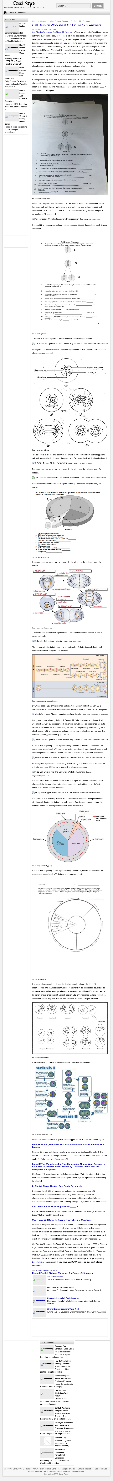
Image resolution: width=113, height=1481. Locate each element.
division (49, 1270)
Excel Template (50, 1472)
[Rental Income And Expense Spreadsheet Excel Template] (11, 93)
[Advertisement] (16, 186)
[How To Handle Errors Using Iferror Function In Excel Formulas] (11, 47)
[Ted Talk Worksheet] (39, 1279)
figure (55, 1270)
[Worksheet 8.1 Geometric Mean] (39, 1289)
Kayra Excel (63, 1474)
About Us (8, 1469)
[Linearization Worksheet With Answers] (47, 1393)
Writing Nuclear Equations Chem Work (63, 1309)
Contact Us (17, 1469)
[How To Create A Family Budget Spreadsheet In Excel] (11, 115)
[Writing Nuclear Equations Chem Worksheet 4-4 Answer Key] (39, 1311)
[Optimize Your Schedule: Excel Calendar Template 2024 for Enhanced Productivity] (47, 1348)
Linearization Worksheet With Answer (61, 1393)
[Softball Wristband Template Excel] (47, 1410)
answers (39, 1270)
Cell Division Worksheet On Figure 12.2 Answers (52, 32)
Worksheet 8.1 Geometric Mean (60, 1287)
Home (34, 21)
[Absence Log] (47, 1445)
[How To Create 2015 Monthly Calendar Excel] (47, 1363)
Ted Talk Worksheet (55, 1277)
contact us (37, 1265)
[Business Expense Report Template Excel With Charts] (47, 1378)
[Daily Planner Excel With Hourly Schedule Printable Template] (11, 70)
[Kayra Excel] (24, 8)
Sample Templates (85, 1469)
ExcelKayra (37, 1262)
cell (44, 1270)
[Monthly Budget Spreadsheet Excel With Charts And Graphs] (11, 26)
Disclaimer (27, 1469)
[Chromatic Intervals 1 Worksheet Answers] (39, 1300)
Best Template (64, 1472)
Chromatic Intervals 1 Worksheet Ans (63, 1298)
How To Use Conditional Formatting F (60, 1452)
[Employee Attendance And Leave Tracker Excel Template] (47, 1425)
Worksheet (44, 21)
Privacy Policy (38, 1469)
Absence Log (60, 1438)
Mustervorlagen (78, 1472)
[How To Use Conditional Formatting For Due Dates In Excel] (47, 1452)
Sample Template (69, 1469)
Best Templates (101, 1469)
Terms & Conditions (17, 13)
